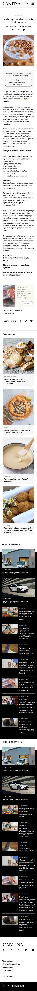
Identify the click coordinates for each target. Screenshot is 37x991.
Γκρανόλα (18, 310)
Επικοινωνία (8, 967)
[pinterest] (18, 30)
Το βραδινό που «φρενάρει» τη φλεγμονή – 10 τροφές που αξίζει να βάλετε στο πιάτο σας (26, 633)
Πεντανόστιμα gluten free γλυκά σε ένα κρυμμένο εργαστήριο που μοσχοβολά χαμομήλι (18, 530)
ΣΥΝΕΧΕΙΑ (26, 303)
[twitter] (24, 30)
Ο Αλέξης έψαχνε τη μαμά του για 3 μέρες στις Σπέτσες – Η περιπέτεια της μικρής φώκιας (26, 727)
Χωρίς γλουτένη (9, 313)
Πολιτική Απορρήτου (11, 964)
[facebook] (13, 30)
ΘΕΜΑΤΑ (6, 428)
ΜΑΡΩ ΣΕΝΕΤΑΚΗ (11, 26)
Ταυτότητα (7, 970)
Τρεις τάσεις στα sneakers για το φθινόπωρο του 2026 (26, 650)
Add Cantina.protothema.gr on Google (17, 82)
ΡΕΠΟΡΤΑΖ (7, 526)
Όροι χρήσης (8, 961)
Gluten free (8, 310)
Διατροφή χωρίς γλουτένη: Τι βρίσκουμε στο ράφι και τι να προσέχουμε (14, 381)
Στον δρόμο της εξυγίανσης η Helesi (15, 573)
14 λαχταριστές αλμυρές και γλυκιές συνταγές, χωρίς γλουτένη (17, 431)
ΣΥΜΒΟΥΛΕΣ (18, 15)
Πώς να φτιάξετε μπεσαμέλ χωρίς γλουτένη (16, 480)
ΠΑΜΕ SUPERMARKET (10, 377)
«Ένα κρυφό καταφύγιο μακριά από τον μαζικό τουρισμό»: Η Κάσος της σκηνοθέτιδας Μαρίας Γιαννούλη (27, 668)
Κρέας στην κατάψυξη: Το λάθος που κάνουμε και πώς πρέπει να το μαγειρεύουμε (24, 294)
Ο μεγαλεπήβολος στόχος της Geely (15, 602)
